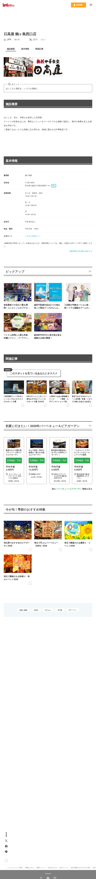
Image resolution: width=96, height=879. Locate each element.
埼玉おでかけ (52, 867)
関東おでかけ (29, 867)
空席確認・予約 (14, 460)
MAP (53, 186)
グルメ (48, 610)
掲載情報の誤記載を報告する (81, 251)
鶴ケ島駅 (23, 610)
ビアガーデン (76, 488)
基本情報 (12, 160)
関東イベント (41, 867)
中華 (60, 610)
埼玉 (36, 610)
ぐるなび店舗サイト (33, 236)
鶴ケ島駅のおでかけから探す (81, 867)
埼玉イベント (64, 867)
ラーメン (73, 610)
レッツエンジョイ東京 (15, 867)
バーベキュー (62, 488)
